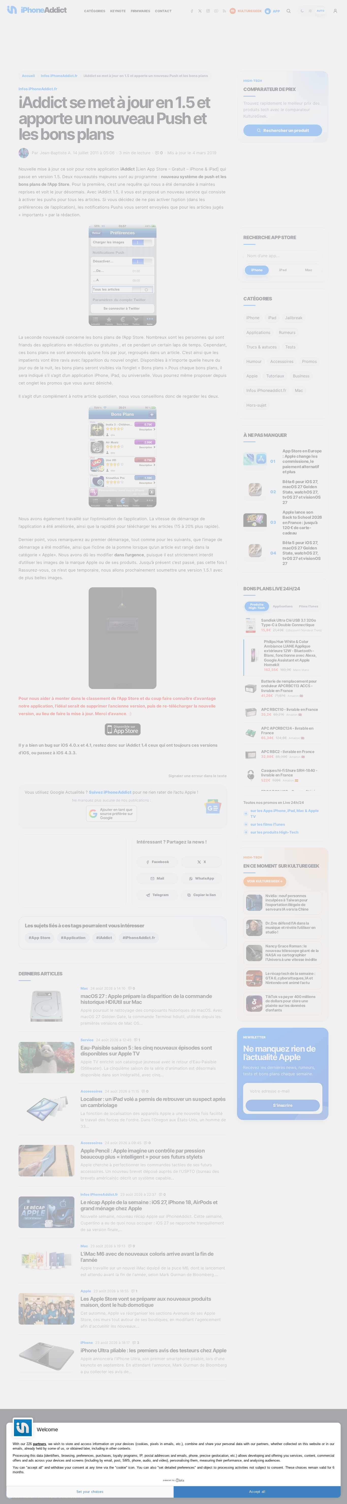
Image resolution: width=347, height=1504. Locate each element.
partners (39, 1444)
